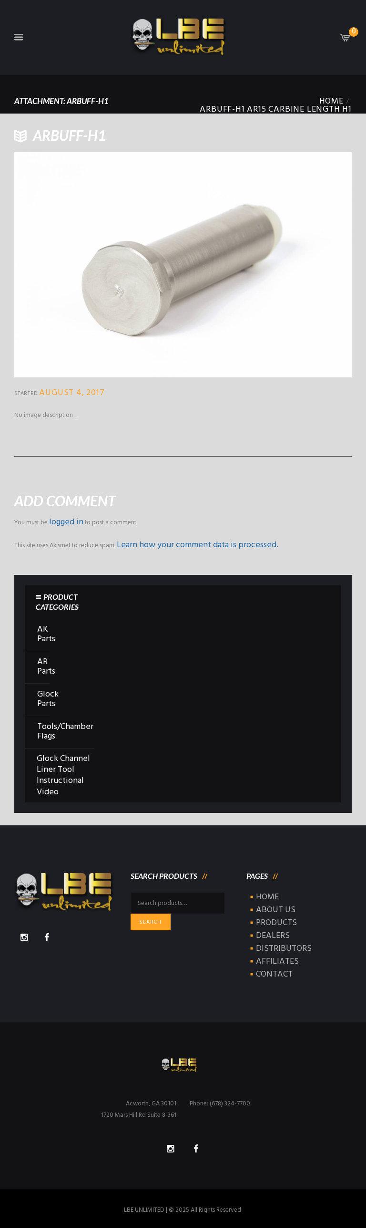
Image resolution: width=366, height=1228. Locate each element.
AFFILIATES (277, 961)
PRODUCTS (276, 923)
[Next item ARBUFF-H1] (267, 265)
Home (331, 101)
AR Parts (46, 667)
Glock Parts (48, 699)
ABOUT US (275, 910)
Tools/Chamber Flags (65, 732)
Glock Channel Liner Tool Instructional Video (63, 775)
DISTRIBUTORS (284, 949)
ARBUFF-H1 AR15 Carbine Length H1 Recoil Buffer (276, 113)
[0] (345, 40)
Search (150, 922)
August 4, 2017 (71, 393)
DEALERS (273, 936)
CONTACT (274, 974)
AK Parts (46, 634)
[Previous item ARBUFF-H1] (98, 265)
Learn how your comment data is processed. (197, 545)
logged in (66, 522)
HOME (267, 897)
